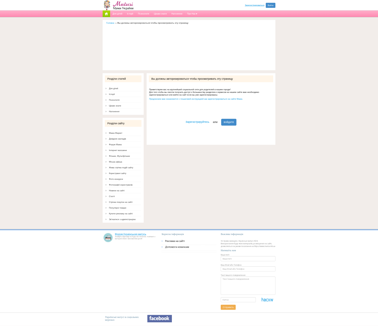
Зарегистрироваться (254, 5)
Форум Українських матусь (130, 234)
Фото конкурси (116, 179)
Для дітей (113, 88)
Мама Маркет (115, 133)
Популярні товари (117, 208)
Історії (112, 94)
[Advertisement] (189, 46)
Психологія (114, 100)
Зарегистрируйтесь (197, 122)
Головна (110, 23)
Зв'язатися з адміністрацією (122, 219)
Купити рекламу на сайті (121, 213)
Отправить (228, 307)
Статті (112, 196)
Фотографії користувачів (120, 185)
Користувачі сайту (117, 173)
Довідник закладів (117, 139)
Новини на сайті (116, 190)
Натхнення (114, 111)
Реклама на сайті (175, 241)
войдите (229, 122)
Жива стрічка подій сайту (121, 167)
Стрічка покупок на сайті (120, 202)
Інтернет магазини (118, 150)
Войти (270, 5)
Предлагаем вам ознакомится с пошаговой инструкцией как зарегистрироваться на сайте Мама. (196, 99)
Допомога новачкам (177, 247)
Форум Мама (115, 144)
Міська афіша (115, 162)
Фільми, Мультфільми (119, 156)
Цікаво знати (115, 105)
